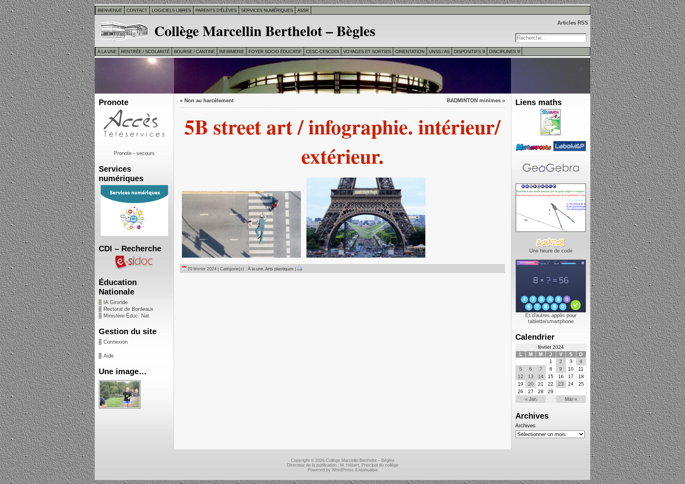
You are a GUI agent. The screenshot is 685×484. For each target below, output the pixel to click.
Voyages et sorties (367, 51)
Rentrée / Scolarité (145, 51)
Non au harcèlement (208, 100)
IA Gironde (115, 302)
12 (520, 376)
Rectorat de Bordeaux (128, 309)
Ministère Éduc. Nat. (127, 316)
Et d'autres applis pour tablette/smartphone (550, 318)
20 (531, 384)
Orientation (410, 51)
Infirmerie (231, 51)
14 (540, 376)
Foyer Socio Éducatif (275, 51)
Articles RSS (572, 23)
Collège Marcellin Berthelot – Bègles (264, 30)
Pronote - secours (134, 153)
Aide (108, 356)
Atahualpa (367, 469)
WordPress (343, 469)
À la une (107, 51)
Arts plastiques (279, 268)
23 (561, 384)
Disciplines (502, 51)
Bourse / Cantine (194, 51)
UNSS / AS (439, 51)
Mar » (571, 399)
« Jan (531, 399)
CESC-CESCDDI (322, 51)
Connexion (115, 342)
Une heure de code (550, 251)
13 (531, 376)
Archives (525, 426)
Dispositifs (467, 51)
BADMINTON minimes (474, 100)
